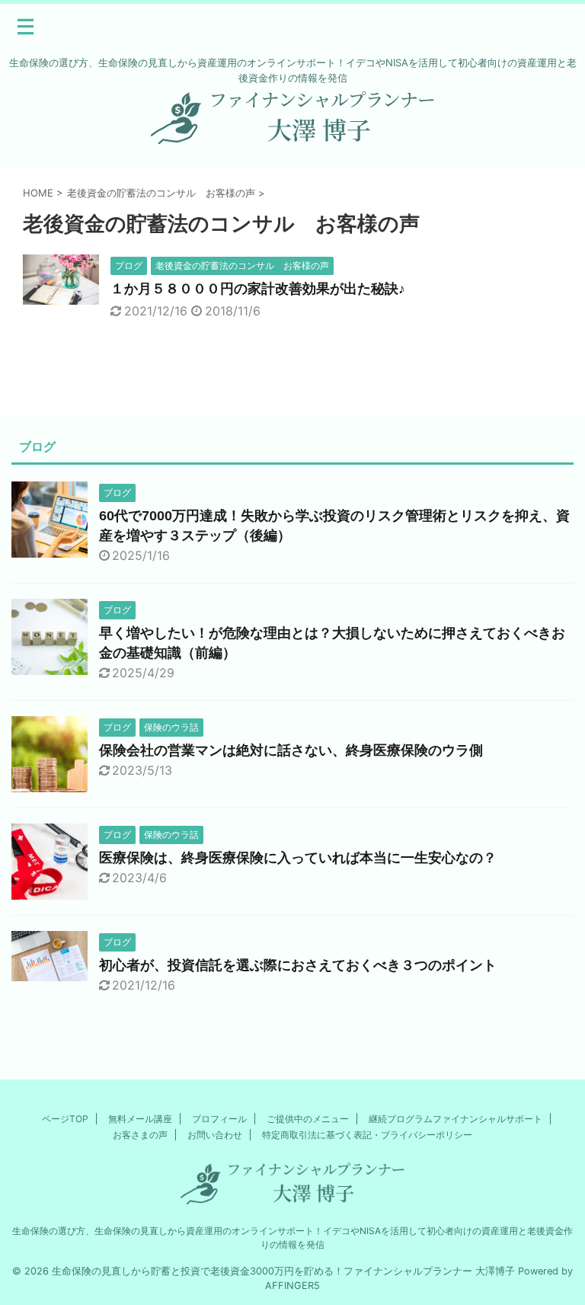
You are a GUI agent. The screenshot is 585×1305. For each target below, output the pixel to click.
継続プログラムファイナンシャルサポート (455, 1118)
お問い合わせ (214, 1134)
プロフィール (219, 1118)
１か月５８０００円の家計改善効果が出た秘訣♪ (257, 288)
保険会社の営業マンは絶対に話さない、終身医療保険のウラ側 (291, 750)
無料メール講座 (140, 1118)
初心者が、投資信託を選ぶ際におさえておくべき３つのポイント (298, 965)
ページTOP (65, 1118)
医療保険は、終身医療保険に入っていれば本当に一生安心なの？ (298, 857)
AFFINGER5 (292, 1285)
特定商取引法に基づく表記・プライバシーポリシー (367, 1134)
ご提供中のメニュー (308, 1118)
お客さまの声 (140, 1134)
